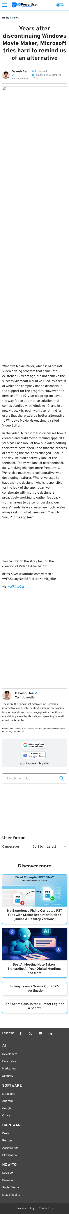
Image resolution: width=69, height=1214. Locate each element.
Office (6, 1115)
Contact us (46, 1208)
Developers (9, 1054)
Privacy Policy (25, 1208)
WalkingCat (15, 587)
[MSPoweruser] (25, 5)
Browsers (8, 1180)
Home (5, 17)
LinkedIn (50, 1033)
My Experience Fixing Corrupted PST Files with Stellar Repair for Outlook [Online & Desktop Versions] (34, 915)
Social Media (10, 1187)
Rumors (7, 1141)
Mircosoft (8, 1094)
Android (7, 1101)
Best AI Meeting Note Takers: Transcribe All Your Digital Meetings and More (34, 969)
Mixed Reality (11, 1195)
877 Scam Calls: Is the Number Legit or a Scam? (34, 1006)
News (15, 17)
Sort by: (38, 847)
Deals (6, 1133)
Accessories (10, 1148)
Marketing (9, 1069)
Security (7, 1076)
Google (7, 1108)
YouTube (40, 1033)
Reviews (7, 1173)
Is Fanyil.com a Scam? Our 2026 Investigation (34, 988)
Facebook (20, 1033)
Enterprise (9, 1061)
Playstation (9, 1155)
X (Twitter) (30, 1033)
